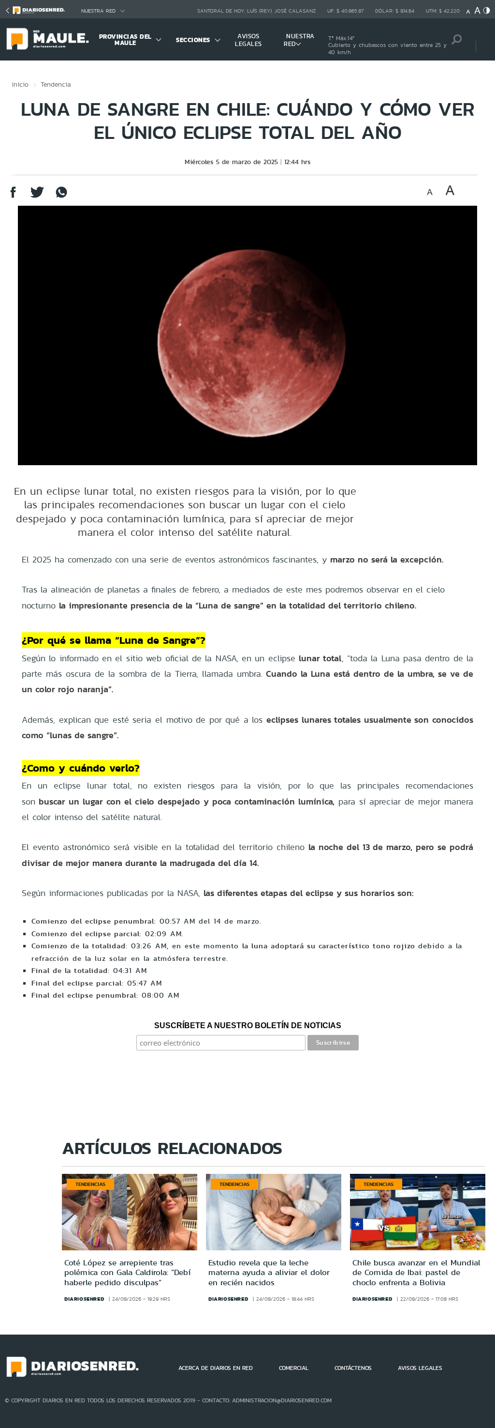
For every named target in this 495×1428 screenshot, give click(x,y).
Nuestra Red (98, 11)
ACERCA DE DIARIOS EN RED (215, 1368)
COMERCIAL (293, 1368)
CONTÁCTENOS (353, 1368)
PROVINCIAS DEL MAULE (125, 39)
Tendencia (56, 84)
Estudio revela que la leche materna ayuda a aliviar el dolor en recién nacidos (269, 1272)
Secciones (193, 40)
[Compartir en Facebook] (13, 196)
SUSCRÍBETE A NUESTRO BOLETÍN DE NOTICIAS (247, 1025)
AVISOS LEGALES (248, 39)
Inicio (20, 84)
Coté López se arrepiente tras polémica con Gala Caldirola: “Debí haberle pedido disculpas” (127, 1272)
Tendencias (90, 1184)
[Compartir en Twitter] (37, 196)
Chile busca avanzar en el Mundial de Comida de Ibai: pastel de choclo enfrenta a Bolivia (416, 1272)
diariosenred (84, 1299)
